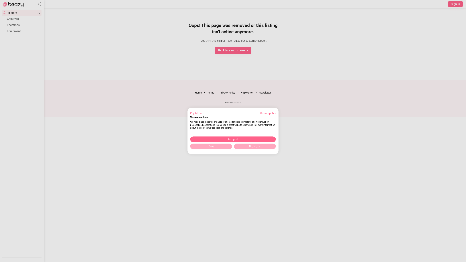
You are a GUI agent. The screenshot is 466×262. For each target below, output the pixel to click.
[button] (196, 113)
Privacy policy (268, 113)
